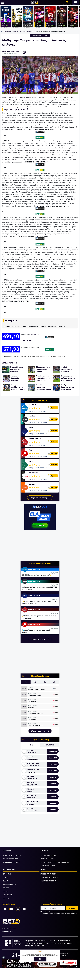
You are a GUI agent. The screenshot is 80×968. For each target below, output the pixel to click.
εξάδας (33, 334)
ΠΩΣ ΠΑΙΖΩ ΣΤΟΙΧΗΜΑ (48, 881)
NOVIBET (6, 877)
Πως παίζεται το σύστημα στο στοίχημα (16, 369)
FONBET (6, 888)
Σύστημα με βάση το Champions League (43, 369)
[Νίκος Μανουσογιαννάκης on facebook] (24, 52)
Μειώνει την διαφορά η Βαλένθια (15, 378)
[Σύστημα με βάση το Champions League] (31, 369)
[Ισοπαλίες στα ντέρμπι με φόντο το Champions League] (56, 378)
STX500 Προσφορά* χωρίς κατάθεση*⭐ (37, 575)
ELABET (5, 881)
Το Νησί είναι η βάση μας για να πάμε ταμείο (67, 387)
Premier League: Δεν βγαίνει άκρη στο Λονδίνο (42, 378)
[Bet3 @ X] (18, 909)
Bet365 (31, 461)
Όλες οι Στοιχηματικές (38, 497)
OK (40, 959)
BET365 (5, 891)
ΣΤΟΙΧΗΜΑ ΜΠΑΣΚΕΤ (48, 866)
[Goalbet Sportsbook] (40, 132)
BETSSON (6, 898)
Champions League (19, 356)
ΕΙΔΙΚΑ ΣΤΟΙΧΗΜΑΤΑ (47, 858)
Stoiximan (32, 404)
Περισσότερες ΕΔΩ (38, 639)
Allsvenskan (35, 356)
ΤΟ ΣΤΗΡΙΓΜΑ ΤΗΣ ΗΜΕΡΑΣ (12, 855)
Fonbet (31, 450)
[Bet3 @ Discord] (5, 909)
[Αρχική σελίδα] (1, 31)
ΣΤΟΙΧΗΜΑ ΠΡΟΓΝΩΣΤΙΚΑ (11, 31)
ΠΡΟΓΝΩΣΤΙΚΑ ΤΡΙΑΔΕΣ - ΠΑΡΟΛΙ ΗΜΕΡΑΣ (55, 862)
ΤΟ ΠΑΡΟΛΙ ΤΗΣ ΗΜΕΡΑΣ (11, 862)
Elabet (31, 427)
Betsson (32, 484)
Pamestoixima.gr (35, 439)
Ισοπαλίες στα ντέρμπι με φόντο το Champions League (68, 378)
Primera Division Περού (58, 356)
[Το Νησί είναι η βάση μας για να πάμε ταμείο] (56, 387)
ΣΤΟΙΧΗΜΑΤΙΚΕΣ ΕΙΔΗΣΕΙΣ (49, 877)
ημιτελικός (46, 356)
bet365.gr (28, 356)
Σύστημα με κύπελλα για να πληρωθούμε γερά (18, 387)
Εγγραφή (72, 908)
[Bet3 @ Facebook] (11, 909)
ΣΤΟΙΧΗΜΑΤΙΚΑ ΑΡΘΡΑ (48, 874)
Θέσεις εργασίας (7, 931)
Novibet (32, 416)
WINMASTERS (7, 895)
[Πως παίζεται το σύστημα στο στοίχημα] (5, 369)
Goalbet (9, 356)
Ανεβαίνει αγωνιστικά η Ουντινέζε (66, 369)
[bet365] (40, 137)
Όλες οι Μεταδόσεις (38, 731)
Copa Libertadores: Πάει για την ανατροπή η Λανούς (44, 387)
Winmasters (33, 473)
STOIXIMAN (7, 874)
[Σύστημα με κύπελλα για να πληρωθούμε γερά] (6, 387)
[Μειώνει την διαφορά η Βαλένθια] (6, 378)
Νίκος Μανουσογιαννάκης (11, 51)
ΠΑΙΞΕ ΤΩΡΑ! (27, 340)
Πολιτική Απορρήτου (9, 929)
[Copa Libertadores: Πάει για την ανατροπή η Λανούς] (31, 387)
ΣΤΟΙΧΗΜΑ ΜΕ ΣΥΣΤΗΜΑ (26, 31)
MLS (41, 356)
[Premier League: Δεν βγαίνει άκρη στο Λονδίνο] (31, 378)
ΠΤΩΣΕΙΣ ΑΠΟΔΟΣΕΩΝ (48, 855)
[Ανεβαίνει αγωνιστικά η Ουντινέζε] (56, 369)
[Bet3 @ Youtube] (24, 909)
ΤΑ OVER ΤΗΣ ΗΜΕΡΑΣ (10, 858)
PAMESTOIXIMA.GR (9, 884)
